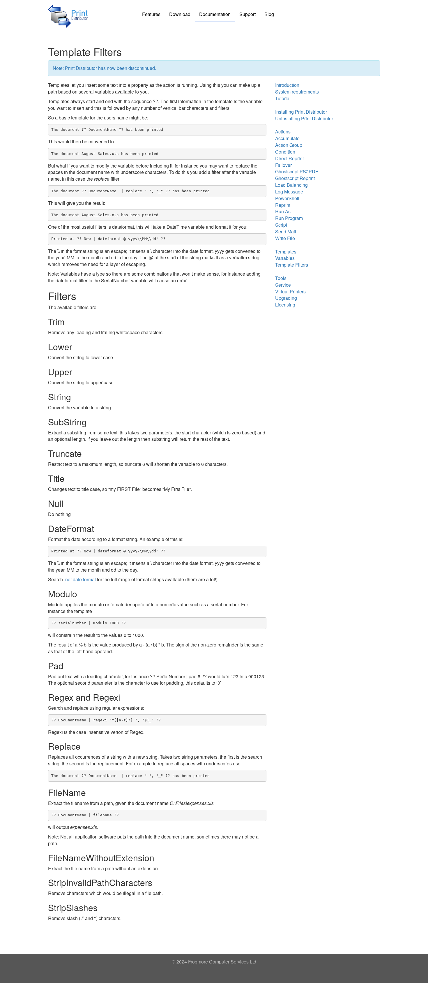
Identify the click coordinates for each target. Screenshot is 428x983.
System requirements (297, 91)
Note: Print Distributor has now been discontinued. (104, 68)
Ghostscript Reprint (295, 178)
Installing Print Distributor (301, 111)
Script (281, 224)
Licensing (285, 304)
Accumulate (287, 138)
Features (151, 14)
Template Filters (291, 264)
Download (179, 14)
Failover (283, 165)
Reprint (282, 205)
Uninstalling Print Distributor (304, 118)
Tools (280, 278)
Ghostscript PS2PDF (296, 171)
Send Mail (285, 231)
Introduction (287, 85)
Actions (283, 131)
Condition (285, 151)
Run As (283, 211)
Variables (285, 258)
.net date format (80, 579)
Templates (285, 251)
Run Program (289, 218)
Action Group (288, 145)
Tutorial (283, 98)
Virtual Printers (290, 291)
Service (283, 284)
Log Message (289, 191)
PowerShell (287, 198)
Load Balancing (291, 185)
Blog (269, 14)
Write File (285, 238)
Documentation (215, 14)
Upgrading (286, 298)
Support (247, 14)
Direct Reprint (289, 158)
